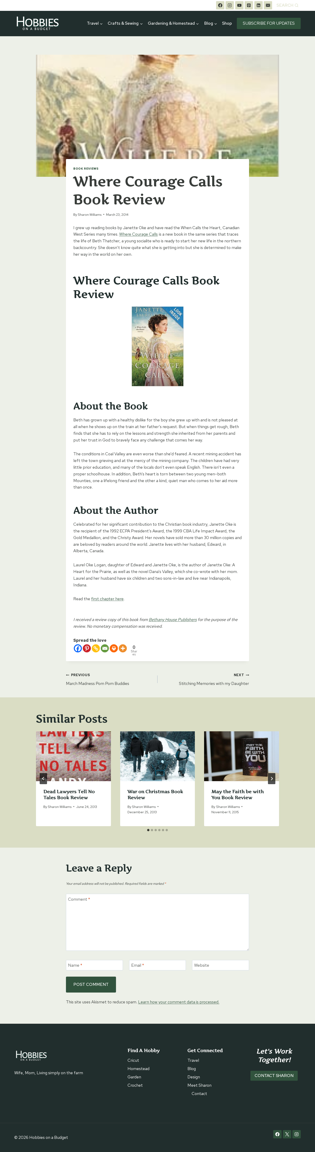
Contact (199, 1093)
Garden (134, 1077)
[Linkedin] (258, 5)
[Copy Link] (96, 648)
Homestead (138, 1068)
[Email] (268, 5)
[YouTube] (239, 5)
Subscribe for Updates (269, 23)
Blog (191, 1068)
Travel (193, 1060)
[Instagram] (230, 5)
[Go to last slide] (43, 778)
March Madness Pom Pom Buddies (97, 679)
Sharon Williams (89, 214)
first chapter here (107, 598)
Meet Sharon (199, 1085)
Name (75, 965)
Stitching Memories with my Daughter (214, 679)
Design (193, 1077)
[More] (123, 648)
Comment (79, 899)
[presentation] (73, 756)
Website (201, 965)
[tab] (148, 830)
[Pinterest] (249, 5)
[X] (287, 1134)
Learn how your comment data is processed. (178, 1002)
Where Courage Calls (138, 234)
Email (137, 965)
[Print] (114, 648)
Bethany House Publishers (173, 619)
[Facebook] (220, 5)
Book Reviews (86, 169)
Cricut (133, 1060)
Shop (227, 23)
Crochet (135, 1085)
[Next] (271, 778)
